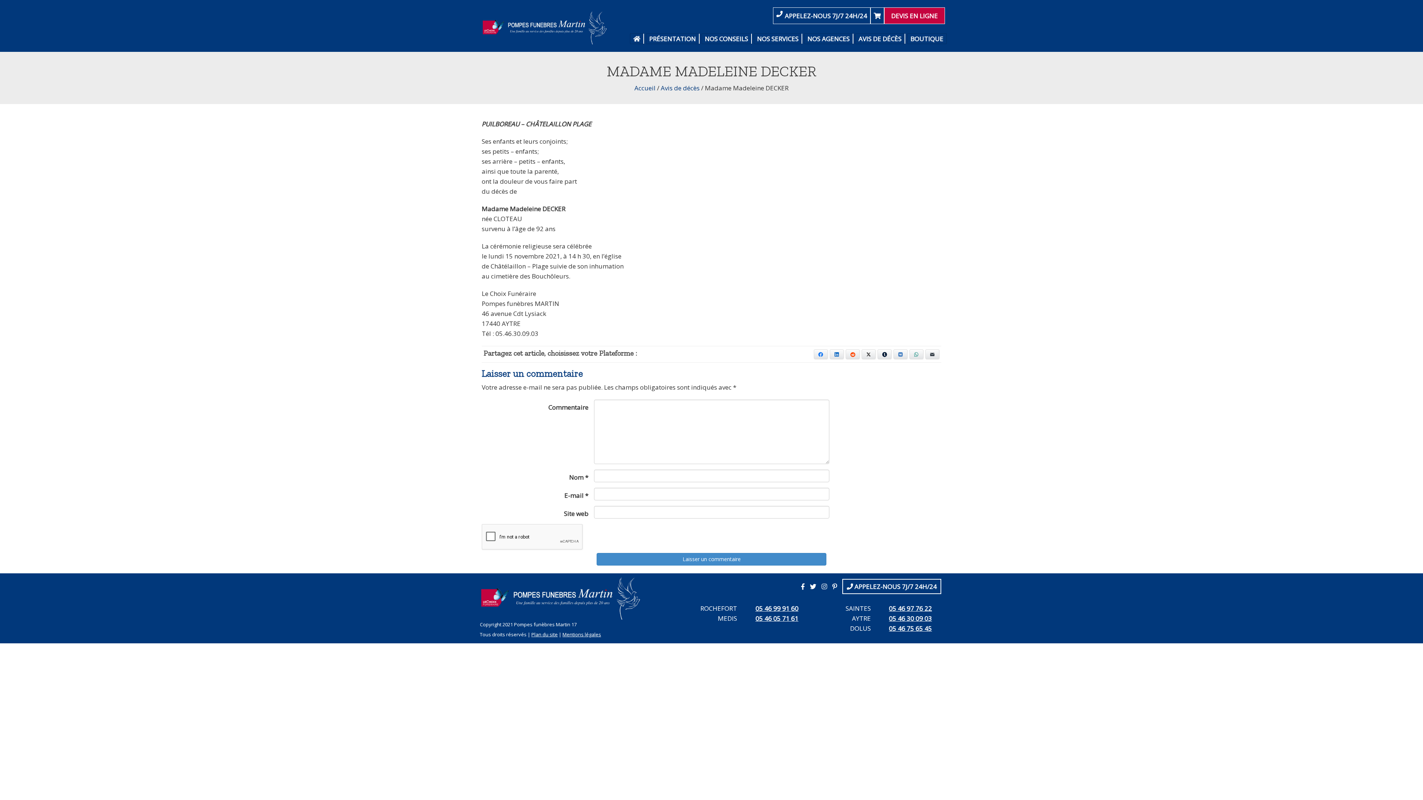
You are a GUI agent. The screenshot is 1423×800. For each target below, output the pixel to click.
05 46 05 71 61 (777, 618)
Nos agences (828, 38)
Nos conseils (726, 38)
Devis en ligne (914, 15)
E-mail (576, 495)
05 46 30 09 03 (910, 618)
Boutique (926, 38)
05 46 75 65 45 (910, 628)
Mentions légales (582, 634)
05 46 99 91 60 (777, 608)
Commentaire (568, 407)
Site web (576, 513)
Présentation (672, 38)
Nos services (778, 38)
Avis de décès (880, 38)
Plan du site (544, 634)
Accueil (645, 88)
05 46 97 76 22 (910, 608)
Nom (578, 477)
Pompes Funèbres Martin (547, 27)
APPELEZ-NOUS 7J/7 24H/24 (826, 15)
